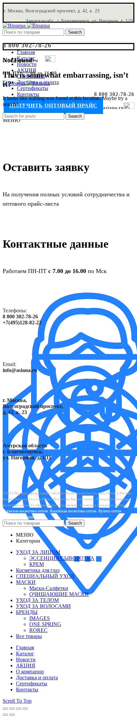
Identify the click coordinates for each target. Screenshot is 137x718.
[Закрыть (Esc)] (5, 709)
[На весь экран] (18, 709)
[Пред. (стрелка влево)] (5, 715)
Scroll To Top (17, 701)
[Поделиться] (12, 709)
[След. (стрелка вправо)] (12, 715)
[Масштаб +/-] (25, 709)
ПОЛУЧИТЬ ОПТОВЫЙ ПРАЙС (53, 105)
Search (75, 32)
